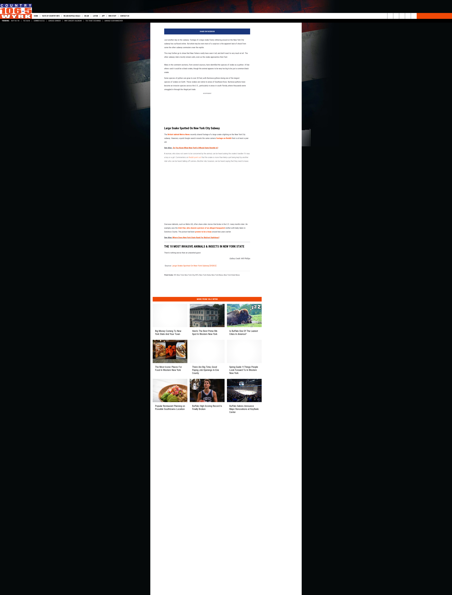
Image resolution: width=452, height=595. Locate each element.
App (103, 16)
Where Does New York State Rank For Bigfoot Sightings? (195, 237)
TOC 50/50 (26, 21)
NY (175, 275)
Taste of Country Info (51, 16)
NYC (197, 275)
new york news (217, 275)
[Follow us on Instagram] (414, 16)
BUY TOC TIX (15, 21)
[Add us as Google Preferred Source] (396, 16)
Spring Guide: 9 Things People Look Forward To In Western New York (243, 370)
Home (36, 16)
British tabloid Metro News (179, 134)
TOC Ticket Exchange (93, 21)
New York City (190, 275)
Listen (95, 16)
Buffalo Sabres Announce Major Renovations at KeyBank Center (244, 409)
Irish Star (182, 228)
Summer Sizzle (39, 21)
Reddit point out (194, 157)
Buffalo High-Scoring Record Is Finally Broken (207, 407)
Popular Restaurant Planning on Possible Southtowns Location (170, 407)
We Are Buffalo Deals (72, 16)
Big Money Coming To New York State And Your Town (168, 332)
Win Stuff (112, 16)
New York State (205, 275)
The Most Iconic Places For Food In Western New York (168, 368)
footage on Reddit (224, 138)
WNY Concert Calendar (73, 21)
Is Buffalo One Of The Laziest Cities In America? (243, 332)
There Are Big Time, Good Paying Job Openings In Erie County (205, 370)
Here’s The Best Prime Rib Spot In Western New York (204, 332)
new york (180, 275)
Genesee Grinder (54, 21)
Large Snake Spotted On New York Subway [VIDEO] (194, 265)
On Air (86, 16)
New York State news (232, 275)
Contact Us (124, 16)
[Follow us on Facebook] (402, 16)
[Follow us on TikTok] (408, 16)
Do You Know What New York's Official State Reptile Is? (195, 148)
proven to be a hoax (203, 232)
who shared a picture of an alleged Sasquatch (206, 228)
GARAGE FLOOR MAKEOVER (114, 21)
